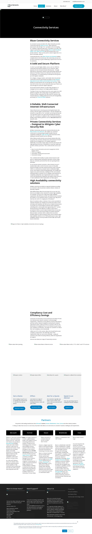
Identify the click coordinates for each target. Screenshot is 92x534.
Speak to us (69, 407)
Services (41, 6)
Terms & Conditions (72, 491)
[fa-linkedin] (9, 2)
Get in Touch (78, 6)
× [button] (77, 521)
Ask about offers (36, 407)
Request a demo (19, 408)
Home (35, 6)
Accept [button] (64, 530)
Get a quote (52, 407)
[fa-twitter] (12, 2)
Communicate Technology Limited (76, 496)
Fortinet (43, 423)
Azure (7, 450)
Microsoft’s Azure (55, 117)
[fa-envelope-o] (15, 2)
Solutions (48, 6)
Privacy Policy (38, 524)
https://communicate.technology (54, 517)
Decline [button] (70, 530)
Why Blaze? (63, 6)
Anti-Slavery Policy (72, 494)
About (55, 6)
